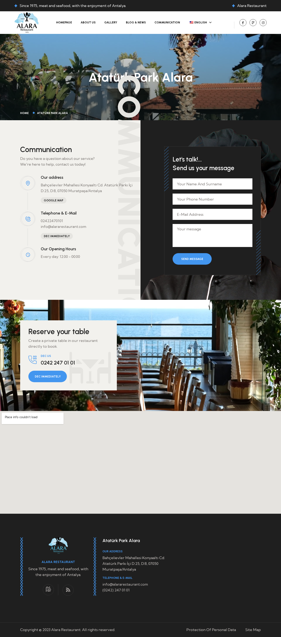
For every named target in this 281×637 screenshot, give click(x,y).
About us (88, 22)
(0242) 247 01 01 (116, 590)
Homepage (64, 22)
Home (25, 113)
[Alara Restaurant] (26, 22)
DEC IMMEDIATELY (48, 376)
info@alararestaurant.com (63, 226)
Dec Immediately (57, 236)
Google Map (53, 200)
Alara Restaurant (252, 5)
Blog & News (136, 22)
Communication (167, 22)
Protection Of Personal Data (211, 629)
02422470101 (52, 220)
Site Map (253, 629)
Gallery (110, 22)
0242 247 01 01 (58, 362)
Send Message (192, 259)
